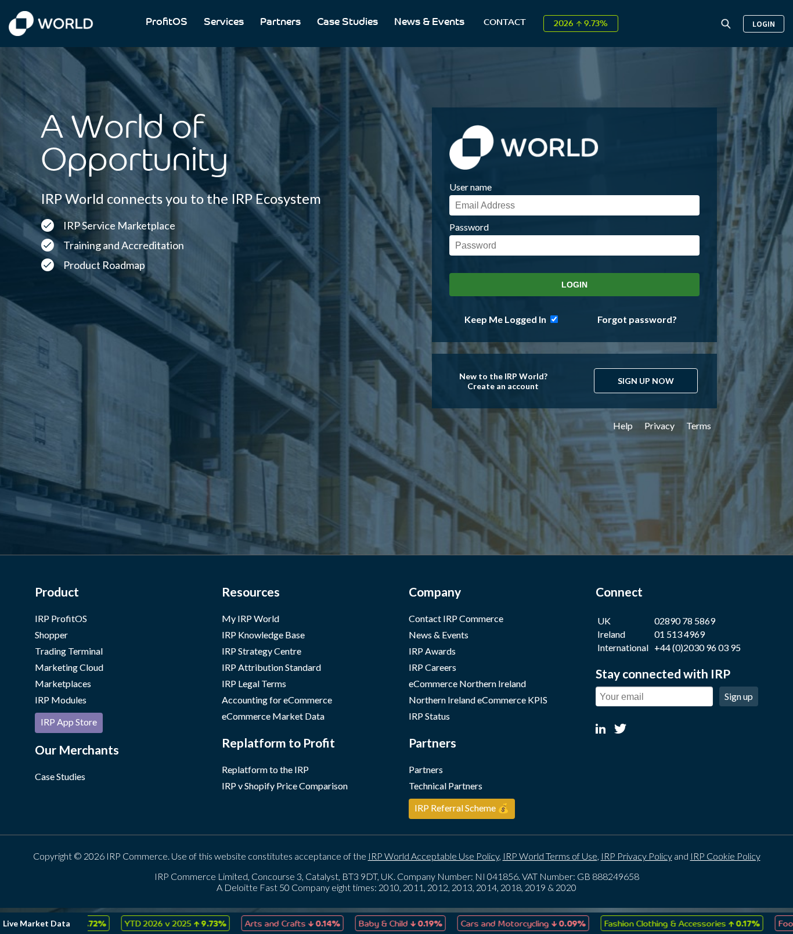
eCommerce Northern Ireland (467, 683)
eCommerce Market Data (273, 715)
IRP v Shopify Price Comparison (285, 785)
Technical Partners (445, 785)
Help (623, 425)
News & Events (429, 22)
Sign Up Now (646, 381)
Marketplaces (63, 683)
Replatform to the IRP (265, 769)
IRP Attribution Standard (271, 667)
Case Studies (347, 22)
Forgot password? (637, 319)
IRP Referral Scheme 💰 (461, 807)
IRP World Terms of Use (550, 855)
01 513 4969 (679, 634)
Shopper (51, 634)
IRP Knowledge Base (263, 634)
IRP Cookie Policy (725, 855)
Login (763, 24)
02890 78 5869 (684, 620)
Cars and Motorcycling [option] (485, 923)
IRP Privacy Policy (636, 855)
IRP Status (429, 715)
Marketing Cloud (69, 667)
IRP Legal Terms (254, 683)
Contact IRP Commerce (456, 618)
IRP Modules (60, 699)
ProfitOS (167, 22)
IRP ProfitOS (61, 618)
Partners (280, 22)
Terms (698, 425)
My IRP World (250, 618)
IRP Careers (432, 667)
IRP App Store (69, 721)
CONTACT (505, 23)
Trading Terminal (69, 650)
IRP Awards (432, 650)
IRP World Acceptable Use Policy (433, 855)
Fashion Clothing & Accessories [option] (644, 923)
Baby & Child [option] (362, 923)
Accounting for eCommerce (277, 699)
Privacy (659, 425)
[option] (137, 923)
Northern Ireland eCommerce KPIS (478, 699)
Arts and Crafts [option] (254, 923)
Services (224, 22)
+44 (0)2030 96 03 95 (697, 647)
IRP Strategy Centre (261, 650)
